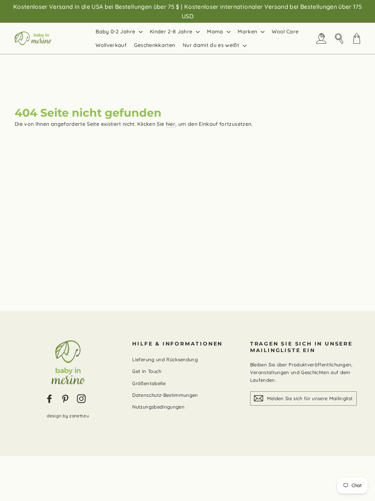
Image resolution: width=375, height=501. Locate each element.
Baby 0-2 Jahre (116, 31)
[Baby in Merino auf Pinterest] (65, 398)
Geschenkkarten (154, 45)
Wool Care (285, 31)
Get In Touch (146, 371)
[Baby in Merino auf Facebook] (49, 398)
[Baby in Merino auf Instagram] (81, 398)
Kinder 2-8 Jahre (172, 31)
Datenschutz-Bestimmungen (165, 395)
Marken (248, 31)
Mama (216, 31)
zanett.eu (79, 415)
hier (170, 124)
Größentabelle (149, 383)
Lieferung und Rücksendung (165, 359)
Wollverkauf (111, 45)
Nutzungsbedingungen (158, 407)
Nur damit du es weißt (212, 45)
